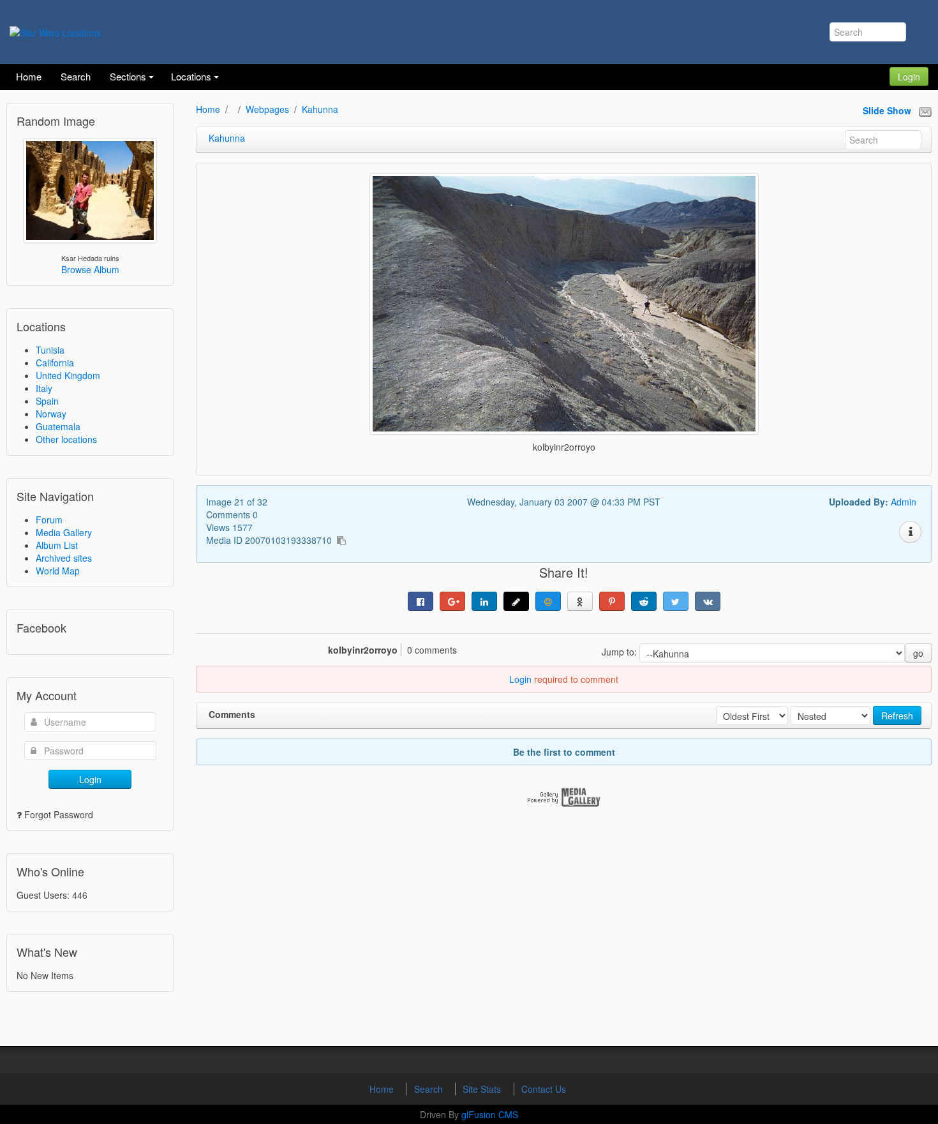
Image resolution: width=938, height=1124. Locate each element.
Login (909, 76)
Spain (47, 400)
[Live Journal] (516, 601)
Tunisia (50, 349)
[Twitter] (676, 601)
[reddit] (644, 601)
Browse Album (90, 269)
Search (429, 1089)
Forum (49, 519)
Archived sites (64, 557)
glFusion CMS (489, 1114)
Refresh (897, 715)
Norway (51, 413)
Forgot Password (58, 814)
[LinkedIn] (484, 601)
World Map (58, 570)
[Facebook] (420, 601)
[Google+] (452, 601)
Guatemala (58, 426)
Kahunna (320, 109)
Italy (44, 388)
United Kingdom (68, 375)
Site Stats (483, 1089)
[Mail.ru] (548, 601)
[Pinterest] (612, 601)
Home (208, 109)
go (918, 653)
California (55, 362)
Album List (57, 545)
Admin (903, 501)
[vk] (707, 601)
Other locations (66, 439)
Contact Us (543, 1089)
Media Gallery (64, 532)
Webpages (267, 109)
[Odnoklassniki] (580, 601)
